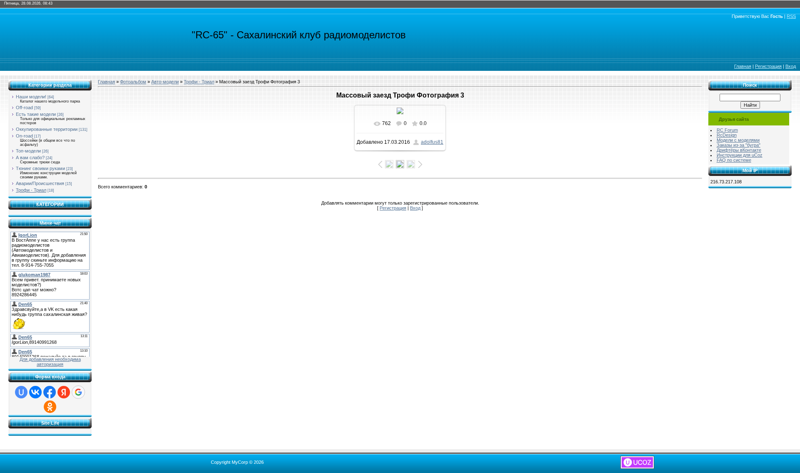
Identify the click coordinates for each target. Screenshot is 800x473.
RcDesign (727, 135)
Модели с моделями (738, 140)
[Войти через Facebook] (49, 392)
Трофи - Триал (31, 190)
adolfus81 (432, 142)
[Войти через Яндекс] (64, 392)
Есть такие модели (36, 114)
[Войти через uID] (21, 392)
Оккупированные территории (47, 129)
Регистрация (768, 66)
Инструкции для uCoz (739, 155)
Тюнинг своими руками (40, 168)
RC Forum (727, 130)
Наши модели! (31, 96)
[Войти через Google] (78, 392)
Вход (790, 66)
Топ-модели (28, 150)
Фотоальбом (133, 81)
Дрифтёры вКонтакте (739, 150)
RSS (791, 16)
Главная (742, 66)
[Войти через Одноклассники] (50, 406)
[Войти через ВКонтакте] (35, 392)
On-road (24, 135)
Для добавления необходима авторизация (50, 362)
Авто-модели (165, 81)
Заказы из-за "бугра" (738, 145)
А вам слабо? (30, 157)
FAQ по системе (734, 160)
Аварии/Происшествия (40, 183)
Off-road (24, 107)
